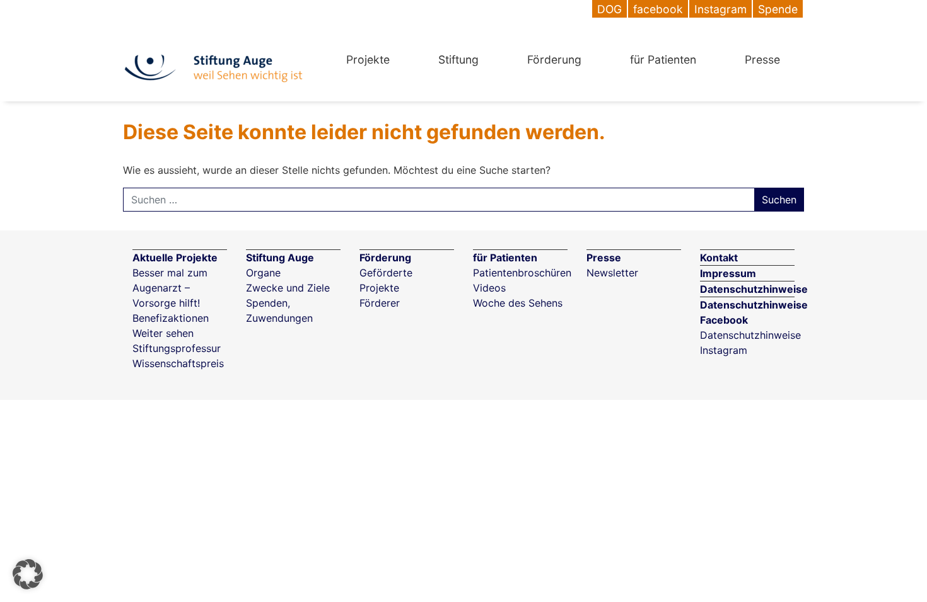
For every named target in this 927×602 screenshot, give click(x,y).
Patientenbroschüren (522, 272)
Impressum (728, 273)
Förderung (554, 59)
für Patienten (663, 59)
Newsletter (612, 272)
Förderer (379, 303)
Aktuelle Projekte (175, 257)
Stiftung (458, 59)
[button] (27, 574)
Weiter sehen (163, 333)
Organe (263, 272)
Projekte (368, 59)
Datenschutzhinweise (754, 289)
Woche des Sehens (518, 303)
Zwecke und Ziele (288, 287)
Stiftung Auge (280, 257)
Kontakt (719, 257)
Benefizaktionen (170, 318)
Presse (762, 59)
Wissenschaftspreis (178, 363)
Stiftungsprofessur (176, 348)
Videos (489, 287)
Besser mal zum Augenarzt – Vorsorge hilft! (169, 287)
